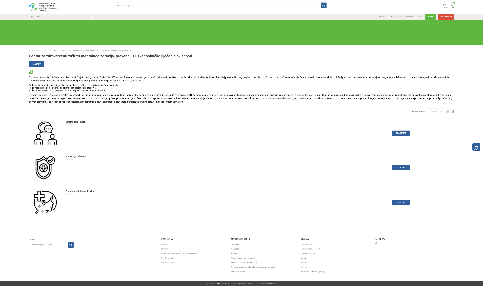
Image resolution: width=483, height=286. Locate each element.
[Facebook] (376, 244)
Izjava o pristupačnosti (310, 249)
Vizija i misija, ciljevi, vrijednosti (243, 258)
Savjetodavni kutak (75, 121)
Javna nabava (306, 244)
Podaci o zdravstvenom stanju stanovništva (179, 253)
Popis (452, 111)
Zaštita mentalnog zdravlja (79, 191)
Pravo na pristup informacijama (244, 262)
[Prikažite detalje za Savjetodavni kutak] (45, 133)
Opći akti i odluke (308, 253)
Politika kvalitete (168, 262)
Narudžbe (235, 249)
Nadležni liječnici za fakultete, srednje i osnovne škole (253, 267)
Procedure (305, 262)
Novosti (164, 249)
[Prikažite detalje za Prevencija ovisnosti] (45, 167)
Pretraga (164, 244)
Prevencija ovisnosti (75, 156)
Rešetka (447, 111)
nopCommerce (223, 283)
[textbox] (217, 5)
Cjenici (303, 258)
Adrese (234, 253)
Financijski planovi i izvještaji (312, 271)
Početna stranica (35, 50)
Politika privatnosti (168, 258)
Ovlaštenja (305, 267)
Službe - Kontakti (238, 271)
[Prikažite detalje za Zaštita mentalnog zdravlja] (45, 202)
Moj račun (444, 7)
